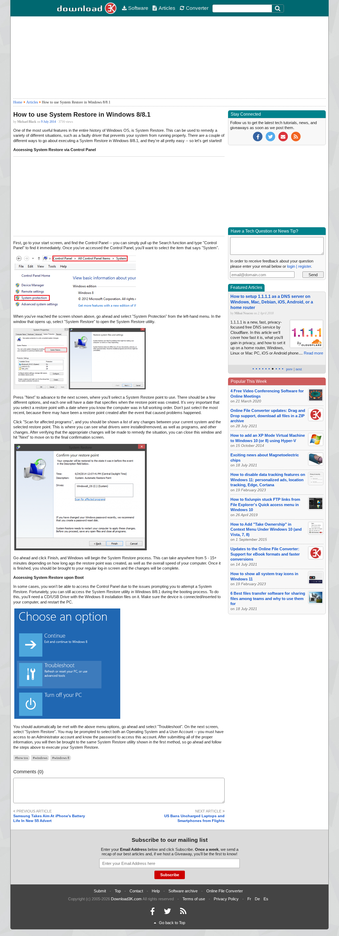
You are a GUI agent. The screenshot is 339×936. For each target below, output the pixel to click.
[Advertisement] (169, 57)
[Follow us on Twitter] (270, 136)
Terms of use (193, 899)
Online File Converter (224, 891)
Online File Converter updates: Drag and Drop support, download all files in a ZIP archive (267, 415)
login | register (299, 266)
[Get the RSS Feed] (296, 136)
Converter (197, 8)
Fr (249, 899)
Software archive (183, 891)
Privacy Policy (226, 899)
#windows (40, 758)
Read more (313, 353)
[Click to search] (278, 8)
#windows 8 (60, 758)
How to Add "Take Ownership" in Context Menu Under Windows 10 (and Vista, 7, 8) (266, 529)
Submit (100, 891)
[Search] (278, 8)
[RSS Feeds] (183, 912)
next (299, 369)
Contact (136, 891)
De (257, 899)
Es (266, 899)
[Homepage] (87, 8)
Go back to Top (172, 922)
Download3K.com (126, 899)
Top (118, 891)
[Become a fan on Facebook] (257, 136)
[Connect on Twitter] (167, 912)
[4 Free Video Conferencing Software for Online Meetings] (315, 400)
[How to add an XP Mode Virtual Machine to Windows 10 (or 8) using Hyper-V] (315, 444)
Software (138, 8)
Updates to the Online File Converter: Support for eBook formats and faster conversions (265, 554)
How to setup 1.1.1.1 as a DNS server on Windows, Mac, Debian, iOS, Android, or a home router (271, 302)
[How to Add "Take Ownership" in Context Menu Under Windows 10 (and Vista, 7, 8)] (315, 533)
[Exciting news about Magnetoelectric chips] (315, 464)
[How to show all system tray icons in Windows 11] (315, 583)
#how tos (21, 758)
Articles (167, 8)
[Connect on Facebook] (152, 912)
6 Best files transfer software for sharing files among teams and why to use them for (267, 598)
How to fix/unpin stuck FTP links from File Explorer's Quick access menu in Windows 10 (265, 504)
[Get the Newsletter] (283, 136)
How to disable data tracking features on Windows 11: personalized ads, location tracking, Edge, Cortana (267, 479)
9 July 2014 (48, 122)
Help (156, 891)
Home (17, 102)
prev (289, 369)
